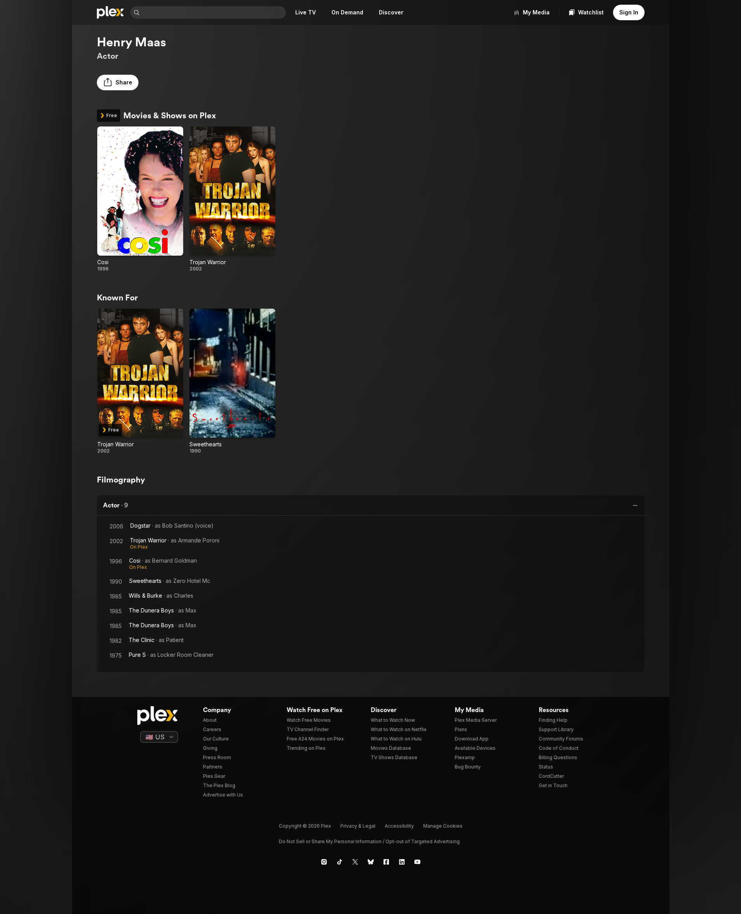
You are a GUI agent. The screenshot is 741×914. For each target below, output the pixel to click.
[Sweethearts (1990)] (232, 381)
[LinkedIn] (402, 862)
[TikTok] (339, 862)
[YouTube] (417, 862)
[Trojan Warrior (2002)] (232, 199)
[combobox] (213, 12)
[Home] (110, 12)
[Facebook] (386, 862)
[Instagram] (324, 862)
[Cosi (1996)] (140, 199)
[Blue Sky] (370, 862)
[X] (355, 862)
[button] (117, 82)
